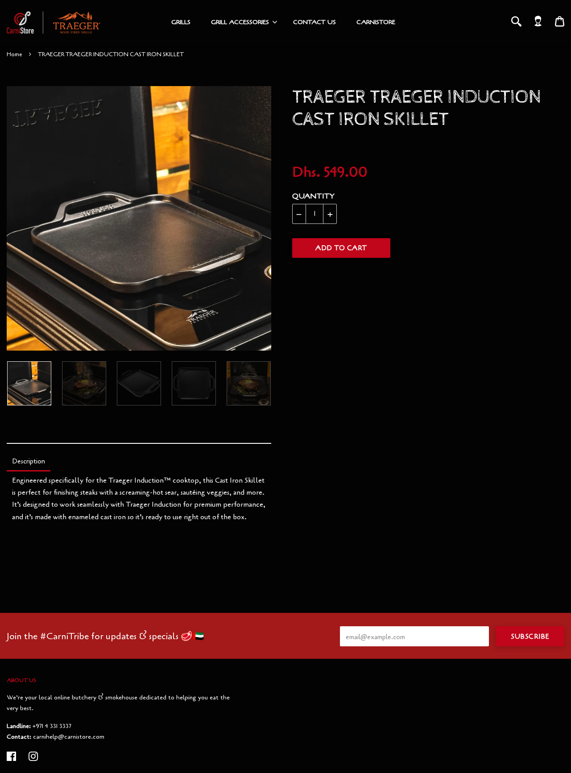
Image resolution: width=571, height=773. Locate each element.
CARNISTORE (375, 22)
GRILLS (180, 22)
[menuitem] (181, 22)
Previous (11, 218)
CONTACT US (314, 22)
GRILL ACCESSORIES (240, 22)
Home (14, 54)
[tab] (28, 462)
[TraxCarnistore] (53, 22)
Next (260, 218)
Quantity (313, 196)
